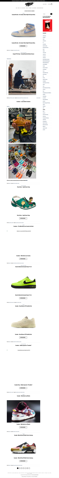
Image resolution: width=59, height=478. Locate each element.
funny (43, 71)
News (43, 91)
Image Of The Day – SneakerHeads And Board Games (23, 54)
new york (44, 89)
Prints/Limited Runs (45, 99)
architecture (44, 40)
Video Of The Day (45, 122)
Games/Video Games (45, 72)
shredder (21, 392)
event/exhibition (45, 64)
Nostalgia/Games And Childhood (47, 92)
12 (27, 468)
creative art (44, 57)
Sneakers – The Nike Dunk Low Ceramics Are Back (23, 226)
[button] (45, 4)
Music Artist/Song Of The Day (46, 87)
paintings (44, 94)
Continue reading (23, 45)
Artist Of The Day (45, 45)
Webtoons (44, 126)
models (44, 84)
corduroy (14, 465)
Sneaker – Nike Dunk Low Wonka (23, 396)
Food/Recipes (44, 69)
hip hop (44, 77)
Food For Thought (45, 67)
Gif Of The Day (44, 74)
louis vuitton (16, 183)
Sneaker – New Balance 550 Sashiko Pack (23, 306)
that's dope (44, 116)
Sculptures (44, 106)
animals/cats (44, 35)
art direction (44, 44)
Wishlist (28, 473)
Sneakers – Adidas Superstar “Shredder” (23, 345)
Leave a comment (38, 97)
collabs (18, 302)
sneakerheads (24, 97)
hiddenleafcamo (9, 58)
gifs (43, 76)
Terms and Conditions (34, 476)
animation (44, 37)
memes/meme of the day (46, 82)
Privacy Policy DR (24, 476)
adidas (16, 392)
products (44, 101)
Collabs (23, 265)
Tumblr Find (44, 119)
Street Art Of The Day (45, 114)
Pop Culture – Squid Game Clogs (23, 187)
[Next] (29, 468)
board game (18, 97)
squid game (22, 222)
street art (44, 112)
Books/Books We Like (45, 47)
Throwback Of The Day (46, 117)
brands (16, 302)
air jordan (14, 50)
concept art (44, 55)
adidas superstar (18, 392)
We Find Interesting (45, 124)
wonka (18, 431)
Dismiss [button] (46, 0)
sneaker (18, 50)
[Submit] (51, 14)
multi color (16, 465)
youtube (44, 129)
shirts (43, 107)
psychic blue (16, 50)
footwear (18, 222)
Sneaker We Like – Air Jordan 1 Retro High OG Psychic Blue (23, 14)
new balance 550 (14, 341)
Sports (43, 111)
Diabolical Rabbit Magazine (46, 60)
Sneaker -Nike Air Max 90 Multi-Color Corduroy (23, 435)
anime (43, 39)
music (43, 86)
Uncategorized (45, 121)
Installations (44, 81)
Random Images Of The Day (46, 102)
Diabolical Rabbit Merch (46, 62)
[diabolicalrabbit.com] (29, 4)
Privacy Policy (29, 476)
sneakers (23, 13)
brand (21, 265)
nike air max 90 (18, 465)
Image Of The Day (22, 52)
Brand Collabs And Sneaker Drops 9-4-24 (23, 266)
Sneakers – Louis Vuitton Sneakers (23, 101)
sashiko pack (17, 341)
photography (44, 96)
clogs (15, 222)
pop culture (22, 185)
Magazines (31, 473)
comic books (44, 52)
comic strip (44, 54)
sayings (44, 104)
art (43, 42)
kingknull (8, 106)
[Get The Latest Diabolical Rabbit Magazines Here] (47, 25)
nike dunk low (14, 431)
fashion (13, 183)
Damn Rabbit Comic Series (46, 59)
